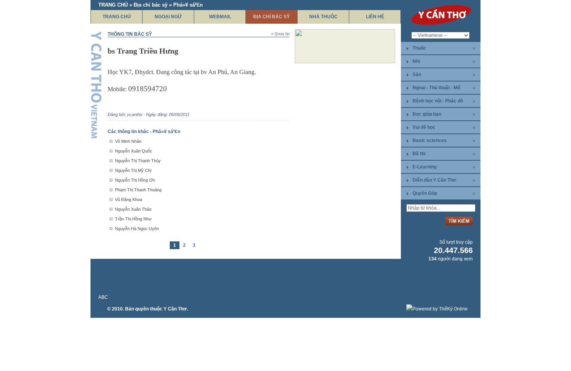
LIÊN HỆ (375, 16)
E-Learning (425, 167)
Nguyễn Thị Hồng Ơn (135, 180)
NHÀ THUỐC (323, 16)
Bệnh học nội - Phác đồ (438, 101)
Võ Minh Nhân (128, 141)
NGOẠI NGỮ (168, 16)
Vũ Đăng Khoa (128, 199)
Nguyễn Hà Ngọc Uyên (137, 228)
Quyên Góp (425, 193)
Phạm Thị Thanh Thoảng (138, 189)
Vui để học (424, 127)
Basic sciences (430, 140)
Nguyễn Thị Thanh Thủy (138, 160)
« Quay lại (280, 33)
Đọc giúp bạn (427, 114)
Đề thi (419, 153)
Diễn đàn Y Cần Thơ (434, 180)
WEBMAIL (220, 16)
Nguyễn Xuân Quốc (133, 151)
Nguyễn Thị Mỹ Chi (133, 170)
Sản (417, 74)
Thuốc (419, 48)
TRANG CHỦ (117, 16)
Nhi (416, 61)
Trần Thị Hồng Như (133, 219)
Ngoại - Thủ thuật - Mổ (436, 87)
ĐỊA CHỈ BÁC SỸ (271, 16)
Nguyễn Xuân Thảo (133, 209)
